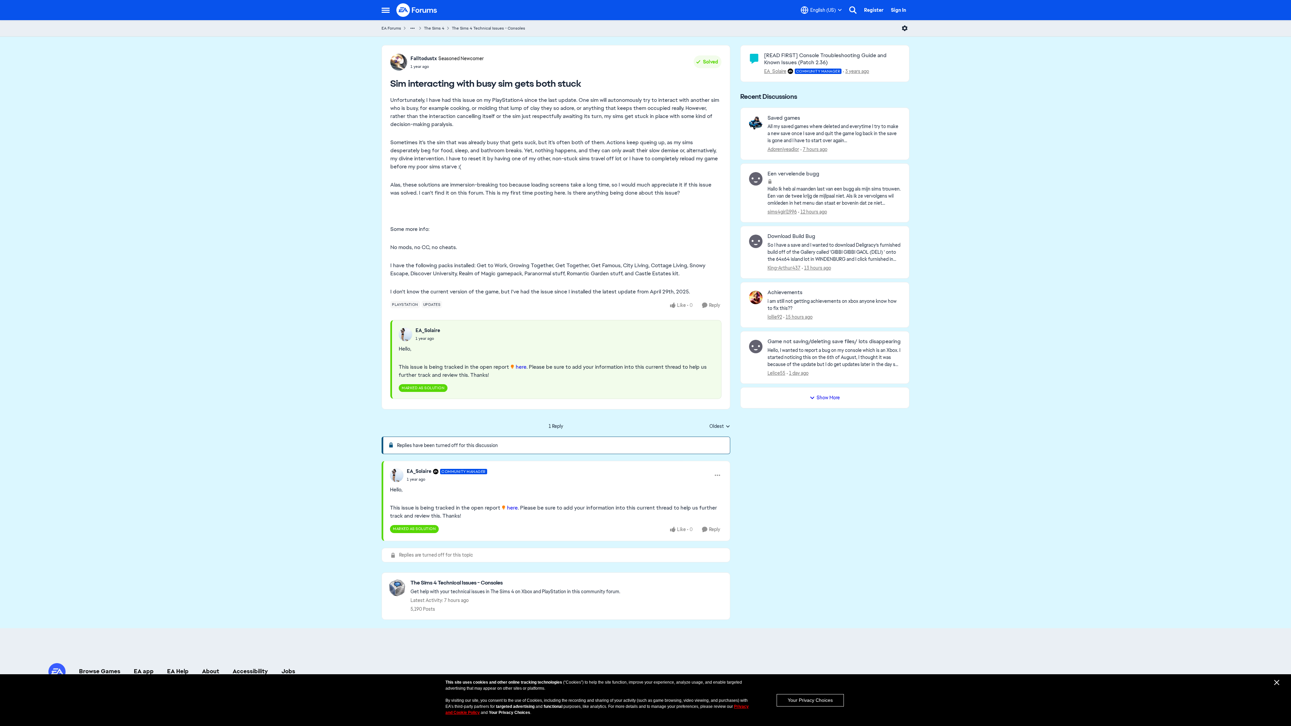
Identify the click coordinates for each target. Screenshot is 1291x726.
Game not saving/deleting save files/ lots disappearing (834, 341)
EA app (144, 671)
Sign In (898, 10)
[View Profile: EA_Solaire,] (405, 334)
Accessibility (250, 671)
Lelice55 (776, 373)
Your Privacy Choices (810, 700)
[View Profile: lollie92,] (755, 297)
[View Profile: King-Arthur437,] (755, 241)
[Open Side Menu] (385, 10)
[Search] (853, 10)
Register (874, 10)
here (521, 366)
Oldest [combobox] (719, 426)
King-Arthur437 (784, 268)
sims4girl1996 (782, 212)
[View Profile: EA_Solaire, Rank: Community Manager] (396, 475)
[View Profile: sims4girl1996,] (755, 179)
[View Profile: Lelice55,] (755, 346)
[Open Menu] (904, 28)
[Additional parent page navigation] (412, 28)
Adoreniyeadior (783, 149)
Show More (828, 398)
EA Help (178, 671)
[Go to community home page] (416, 10)
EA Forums (391, 28)
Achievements (785, 292)
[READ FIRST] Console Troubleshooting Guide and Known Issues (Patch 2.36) (825, 59)
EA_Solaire (428, 330)
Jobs (288, 671)
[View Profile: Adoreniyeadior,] (755, 123)
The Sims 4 (434, 28)
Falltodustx (423, 58)
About (210, 671)
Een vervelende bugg (793, 173)
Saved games (784, 118)
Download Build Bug (791, 236)
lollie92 (775, 317)
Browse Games (99, 671)
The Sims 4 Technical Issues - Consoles (488, 28)
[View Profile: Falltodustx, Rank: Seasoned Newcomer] (398, 62)
